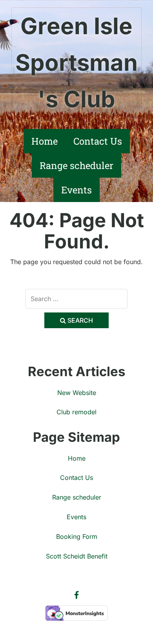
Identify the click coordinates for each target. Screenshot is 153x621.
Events (76, 190)
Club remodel (76, 412)
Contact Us (97, 141)
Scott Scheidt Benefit (76, 556)
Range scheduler (76, 165)
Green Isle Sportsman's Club (76, 62)
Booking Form (76, 536)
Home (44, 141)
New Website (76, 393)
